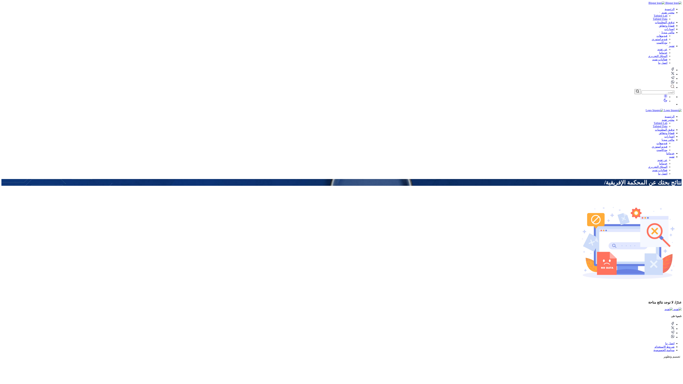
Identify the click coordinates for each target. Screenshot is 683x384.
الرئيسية (669, 9)
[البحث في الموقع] (672, 87)
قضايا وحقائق (666, 25)
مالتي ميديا (667, 32)
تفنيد (671, 45)
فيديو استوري (659, 146)
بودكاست (661, 149)
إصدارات (669, 29)
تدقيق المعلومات (664, 22)
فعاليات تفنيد (659, 170)
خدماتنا (670, 153)
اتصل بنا (662, 173)
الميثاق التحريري (657, 166)
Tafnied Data (660, 126)
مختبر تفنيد (667, 12)
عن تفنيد (662, 160)
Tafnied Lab (660, 123)
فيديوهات (661, 143)
